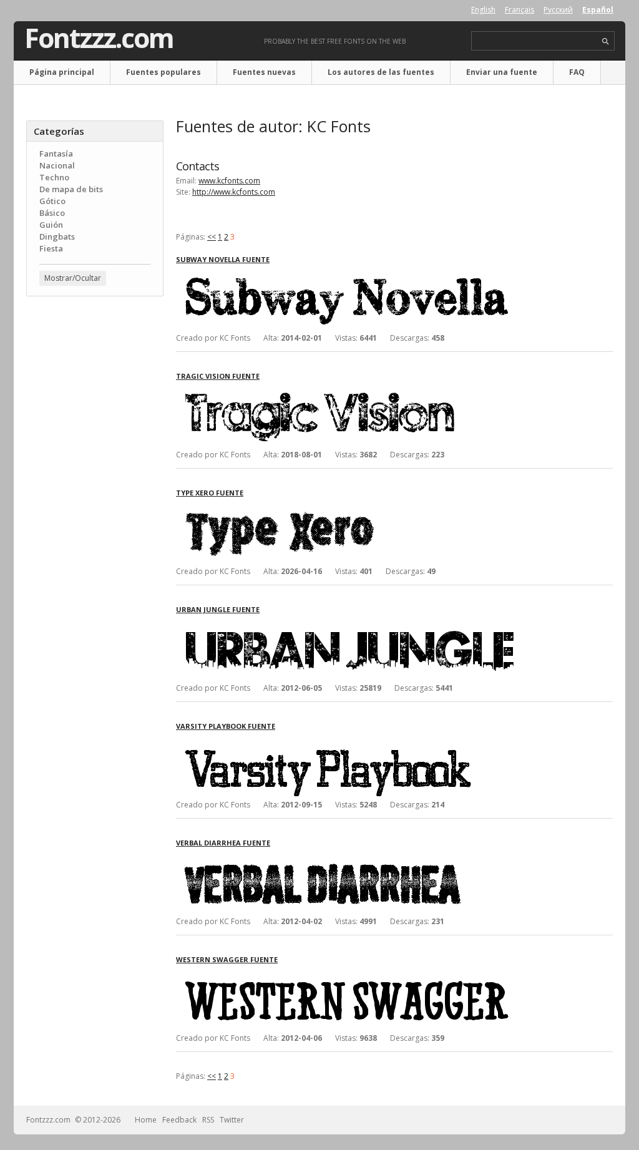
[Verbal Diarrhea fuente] (363, 859)
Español (597, 9)
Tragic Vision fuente (218, 376)
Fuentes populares (163, 72)
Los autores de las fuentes (381, 72)
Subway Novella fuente (223, 259)
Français (519, 9)
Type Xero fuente (209, 492)
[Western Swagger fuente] (363, 975)
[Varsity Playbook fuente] (363, 742)
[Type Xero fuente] (363, 509)
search (605, 41)
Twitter (232, 1119)
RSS (208, 1119)
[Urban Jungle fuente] (363, 625)
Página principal (61, 72)
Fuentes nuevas (264, 72)
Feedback (179, 1119)
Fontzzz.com (98, 38)
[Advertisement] (94, 506)
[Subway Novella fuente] (363, 275)
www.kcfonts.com (229, 180)
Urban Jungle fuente (218, 609)
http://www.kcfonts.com (233, 192)
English (483, 9)
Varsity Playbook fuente (225, 726)
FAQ (577, 72)
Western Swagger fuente (227, 959)
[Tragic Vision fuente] (363, 392)
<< (211, 236)
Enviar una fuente (501, 72)
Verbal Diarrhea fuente (223, 842)
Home (146, 1119)
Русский (558, 9)
